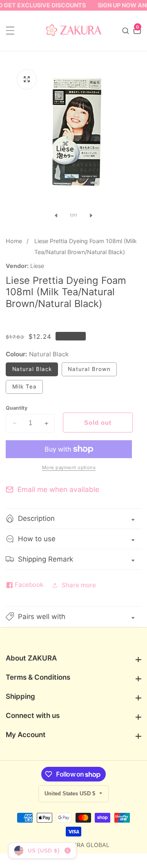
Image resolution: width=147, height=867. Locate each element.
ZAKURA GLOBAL (85, 845)
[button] (73, 617)
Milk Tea (27, 388)
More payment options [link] (69, 467)
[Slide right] (91, 215)
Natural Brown (92, 370)
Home (14, 240)
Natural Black (35, 370)
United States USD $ (71, 793)
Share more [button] (79, 585)
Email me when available (58, 489)
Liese (37, 266)
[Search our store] (126, 30)
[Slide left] (56, 215)
